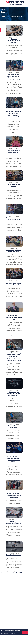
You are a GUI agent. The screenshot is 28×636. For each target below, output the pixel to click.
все (21, 572)
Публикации (19, 16)
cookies (12, 630)
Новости (13, 16)
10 (13, 572)
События (4, 19)
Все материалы (5, 16)
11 (16, 572)
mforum (13, 334)
